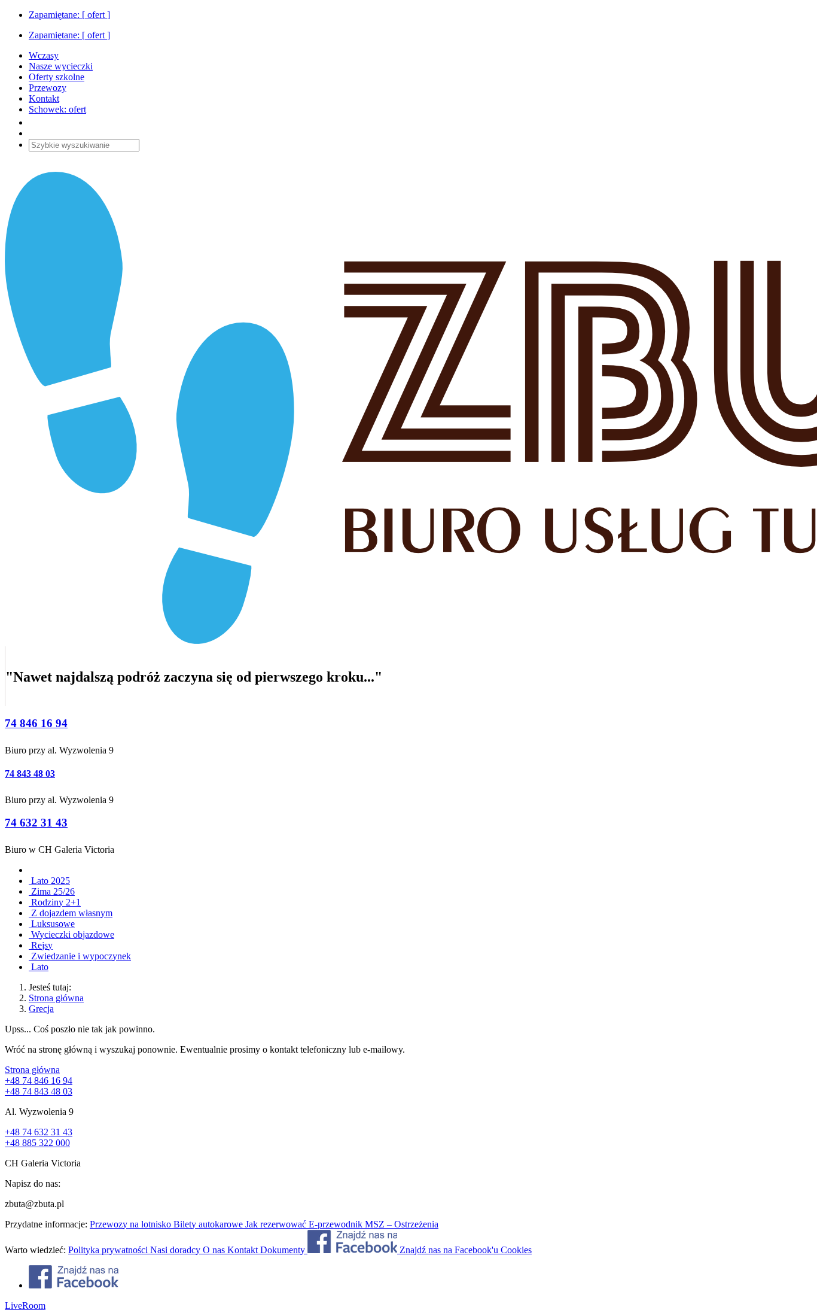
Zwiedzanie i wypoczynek (80, 956)
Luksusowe (52, 924)
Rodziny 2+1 (55, 902)
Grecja (41, 1009)
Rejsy (41, 945)
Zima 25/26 (52, 891)
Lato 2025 (49, 881)
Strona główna (56, 998)
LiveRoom (25, 1305)
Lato (38, 967)
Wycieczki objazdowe (71, 934)
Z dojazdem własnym (70, 913)
